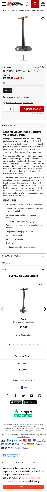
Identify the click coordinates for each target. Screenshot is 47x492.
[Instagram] (39, 395)
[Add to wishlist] (43, 19)
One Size (7, 90)
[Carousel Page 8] (37, 344)
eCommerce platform (16, 431)
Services (22, 363)
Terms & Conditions (7, 435)
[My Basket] (43, 4)
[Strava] (7, 395)
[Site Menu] (3, 4)
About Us (22, 369)
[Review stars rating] (37, 67)
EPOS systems (29, 431)
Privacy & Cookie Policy (21, 435)
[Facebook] (15, 395)
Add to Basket (32, 108)
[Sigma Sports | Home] (15, 4)
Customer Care (22, 356)
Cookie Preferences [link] (23, 437)
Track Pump (7, 144)
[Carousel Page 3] (18, 344)
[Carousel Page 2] (14, 344)
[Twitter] (23, 395)
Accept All (23, 487)
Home (4, 10)
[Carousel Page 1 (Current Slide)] (10, 344)
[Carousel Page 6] (29, 344)
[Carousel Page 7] (33, 344)
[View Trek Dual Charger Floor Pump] (23, 300)
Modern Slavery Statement (37, 435)
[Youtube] (31, 395)
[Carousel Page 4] (22, 344)
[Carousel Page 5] (25, 344)
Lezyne (12, 10)
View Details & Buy (23, 335)
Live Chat (31, 380)
